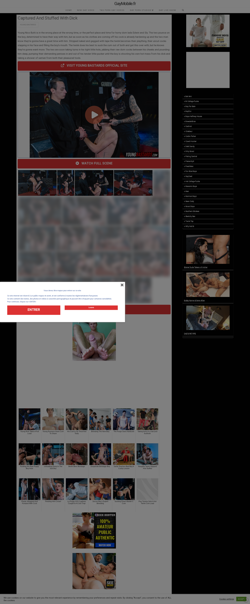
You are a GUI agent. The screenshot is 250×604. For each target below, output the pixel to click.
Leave (91, 307)
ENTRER (34, 310)
